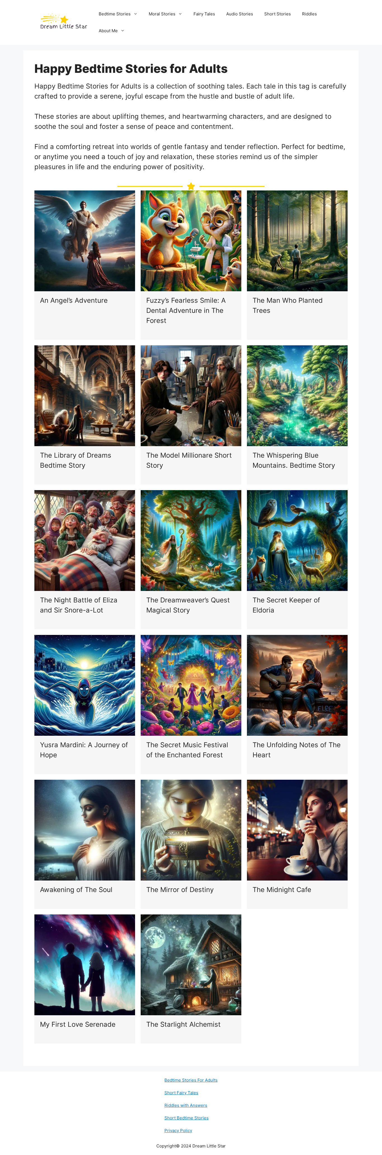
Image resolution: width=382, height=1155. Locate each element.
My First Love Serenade (77, 1024)
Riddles (309, 14)
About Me (108, 30)
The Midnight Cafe (282, 890)
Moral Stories (162, 14)
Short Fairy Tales (181, 1092)
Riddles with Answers (185, 1105)
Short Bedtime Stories (186, 1118)
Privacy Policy (178, 1130)
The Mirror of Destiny (180, 890)
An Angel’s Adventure (74, 300)
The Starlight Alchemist (183, 1024)
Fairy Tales (204, 14)
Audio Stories (239, 14)
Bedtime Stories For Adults (191, 1080)
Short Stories (277, 14)
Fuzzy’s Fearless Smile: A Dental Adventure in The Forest (186, 310)
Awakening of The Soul (76, 890)
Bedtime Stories (115, 14)
